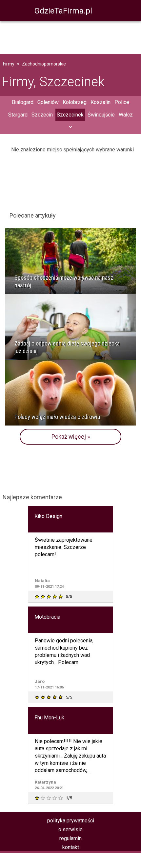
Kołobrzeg (75, 102)
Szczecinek (70, 115)
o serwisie (70, 829)
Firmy (8, 63)
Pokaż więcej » (70, 436)
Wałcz (126, 115)
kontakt (70, 847)
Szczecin (42, 115)
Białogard (22, 102)
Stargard (18, 115)
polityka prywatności (70, 820)
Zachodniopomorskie (44, 63)
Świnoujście (101, 115)
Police (121, 102)
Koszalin (101, 102)
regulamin (70, 838)
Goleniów (48, 102)
